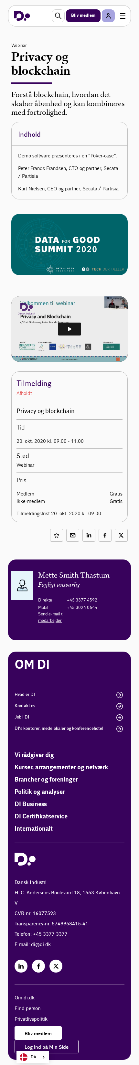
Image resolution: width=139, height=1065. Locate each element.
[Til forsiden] (22, 16)
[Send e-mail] (72, 535)
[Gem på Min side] (56, 535)
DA (33, 1057)
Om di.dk (25, 998)
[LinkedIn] (21, 966)
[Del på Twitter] (121, 535)
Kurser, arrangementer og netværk (61, 767)
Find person (28, 1009)
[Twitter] (55, 966)
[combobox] (32, 1057)
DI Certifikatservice (41, 817)
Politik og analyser (40, 792)
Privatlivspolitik (31, 1019)
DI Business (31, 804)
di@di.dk (41, 945)
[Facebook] (38, 966)
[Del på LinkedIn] (88, 535)
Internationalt (34, 829)
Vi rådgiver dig (34, 755)
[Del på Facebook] (105, 535)
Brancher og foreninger (46, 780)
